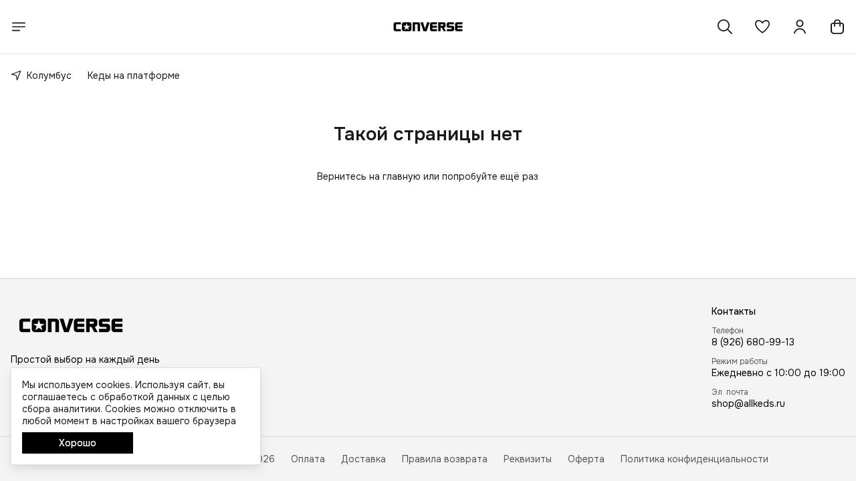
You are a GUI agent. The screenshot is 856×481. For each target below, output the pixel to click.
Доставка (363, 459)
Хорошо (77, 443)
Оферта (586, 459)
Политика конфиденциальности (694, 459)
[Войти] (800, 27)
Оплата (308, 459)
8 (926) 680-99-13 (753, 342)
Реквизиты (528, 459)
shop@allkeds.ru (748, 403)
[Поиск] (725, 27)
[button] (762, 27)
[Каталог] (19, 27)
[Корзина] (837, 27)
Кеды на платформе (134, 75)
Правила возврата (445, 459)
